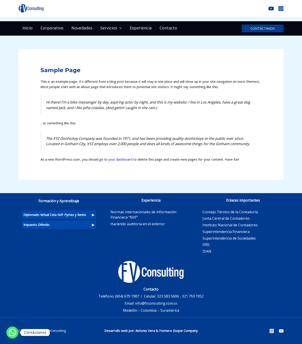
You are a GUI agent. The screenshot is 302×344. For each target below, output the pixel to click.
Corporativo (51, 28)
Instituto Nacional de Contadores (230, 225)
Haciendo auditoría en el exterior (138, 223)
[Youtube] (271, 8)
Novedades (81, 28)
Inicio (27, 28)
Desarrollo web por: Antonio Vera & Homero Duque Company (151, 330)
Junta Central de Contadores (226, 218)
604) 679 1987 (127, 296)
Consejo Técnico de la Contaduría (230, 211)
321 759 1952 (193, 296)
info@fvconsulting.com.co (156, 303)
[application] (119, 28)
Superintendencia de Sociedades (229, 238)
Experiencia (141, 28)
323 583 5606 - (169, 296)
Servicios (108, 28)
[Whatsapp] (12, 332)
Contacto (168, 28)
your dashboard (120, 159)
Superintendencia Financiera (226, 231)
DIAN (207, 251)
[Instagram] (281, 8)
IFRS (206, 244)
